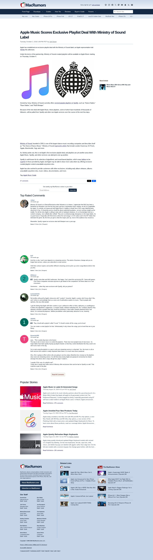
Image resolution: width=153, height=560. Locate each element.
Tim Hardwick (40, 511)
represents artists (61, 146)
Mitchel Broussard (25, 511)
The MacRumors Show (111, 467)
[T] (24, 343)
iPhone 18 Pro (48, 16)
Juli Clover (53, 42)
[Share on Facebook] (94, 181)
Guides (48, 11)
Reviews (68, 11)
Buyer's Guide (79, 11)
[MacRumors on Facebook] (112, 5)
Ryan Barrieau (41, 525)
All (131, 16)
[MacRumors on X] (115, 5)
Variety (22, 50)
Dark (58, 550)
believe (84, 159)
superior (23, 162)
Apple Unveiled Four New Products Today (60, 411)
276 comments (58, 403)
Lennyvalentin (35, 294)
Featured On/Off (25, 550)
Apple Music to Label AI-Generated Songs (60, 387)
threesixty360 (34, 335)
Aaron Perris (40, 532)
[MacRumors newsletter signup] (132, 5)
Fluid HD (47, 550)
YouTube (67, 467)
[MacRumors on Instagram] (109, 5)
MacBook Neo (110, 16)
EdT (31, 256)
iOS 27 (70, 16)
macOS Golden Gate (94, 16)
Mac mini (25, 16)
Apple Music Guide (29, 175)
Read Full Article (48, 403)
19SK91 (32, 318)
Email (21, 501)
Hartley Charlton (74, 437)
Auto (52, 550)
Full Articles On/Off (35, 550)
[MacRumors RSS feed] (129, 5)
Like (40, 224)
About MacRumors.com (30, 482)
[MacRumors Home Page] (33, 5)
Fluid (43, 550)
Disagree (44, 224)
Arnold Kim (23, 497)
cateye (32, 200)
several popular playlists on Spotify (66, 103)
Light (55, 550)
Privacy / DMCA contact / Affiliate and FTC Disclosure (33, 544)
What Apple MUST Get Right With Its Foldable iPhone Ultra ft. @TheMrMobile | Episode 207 (120, 481)
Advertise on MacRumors (31, 488)
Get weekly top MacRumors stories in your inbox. (58, 186)
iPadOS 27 (80, 16)
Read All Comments (58, 374)
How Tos (58, 11)
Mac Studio (35, 16)
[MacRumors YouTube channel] (122, 5)
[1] (24, 326)
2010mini (33, 275)
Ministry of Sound (26, 143)
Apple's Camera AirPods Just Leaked (82, 496)
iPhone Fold (60, 16)
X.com (25, 501)
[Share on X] (89, 181)
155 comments (58, 450)
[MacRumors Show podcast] (106, 5)
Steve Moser (23, 532)
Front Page (26, 11)
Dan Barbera (23, 525)
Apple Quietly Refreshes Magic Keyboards (60, 434)
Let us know (96, 5)
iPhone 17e (122, 16)
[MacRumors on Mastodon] (119, 5)
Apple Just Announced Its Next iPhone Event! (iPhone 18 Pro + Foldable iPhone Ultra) (83, 481)
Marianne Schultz (41, 518)
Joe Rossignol (73, 413)
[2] (24, 282)
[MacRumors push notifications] (125, 5)
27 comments (24, 181)
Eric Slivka (40, 497)
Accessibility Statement (26, 547)
